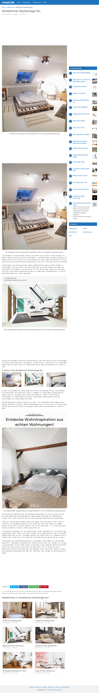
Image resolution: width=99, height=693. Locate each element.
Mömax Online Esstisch (80, 175)
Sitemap (32, 687)
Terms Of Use (51, 687)
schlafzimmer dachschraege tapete (17, 593)
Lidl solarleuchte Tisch (80, 182)
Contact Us (38, 687)
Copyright (44, 687)
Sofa (70, 236)
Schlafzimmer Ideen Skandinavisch (46, 646)
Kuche (45, 2)
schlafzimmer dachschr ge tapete (33, 591)
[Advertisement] (34, 30)
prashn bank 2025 (57, 690)
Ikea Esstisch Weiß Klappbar (82, 73)
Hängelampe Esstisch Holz (81, 114)
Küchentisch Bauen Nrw (80, 148)
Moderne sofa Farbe (79, 93)
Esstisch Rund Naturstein (81, 189)
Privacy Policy (65, 687)
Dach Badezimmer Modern (81, 134)
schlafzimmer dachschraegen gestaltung (37, 593)
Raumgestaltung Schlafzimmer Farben (14, 671)
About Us (58, 687)
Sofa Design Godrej (79, 162)
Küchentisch (73, 232)
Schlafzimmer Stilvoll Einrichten (12, 621)
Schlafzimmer (36, 2)
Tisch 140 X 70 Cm (79, 128)
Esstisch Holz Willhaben (80, 107)
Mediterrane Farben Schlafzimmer (13, 646)
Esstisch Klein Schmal (80, 86)
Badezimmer (27, 2)
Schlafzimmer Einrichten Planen (45, 621)
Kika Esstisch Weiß (79, 121)
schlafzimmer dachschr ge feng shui (14, 591)
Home (19, 2)
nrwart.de (8, 2)
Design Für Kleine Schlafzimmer (45, 671)
